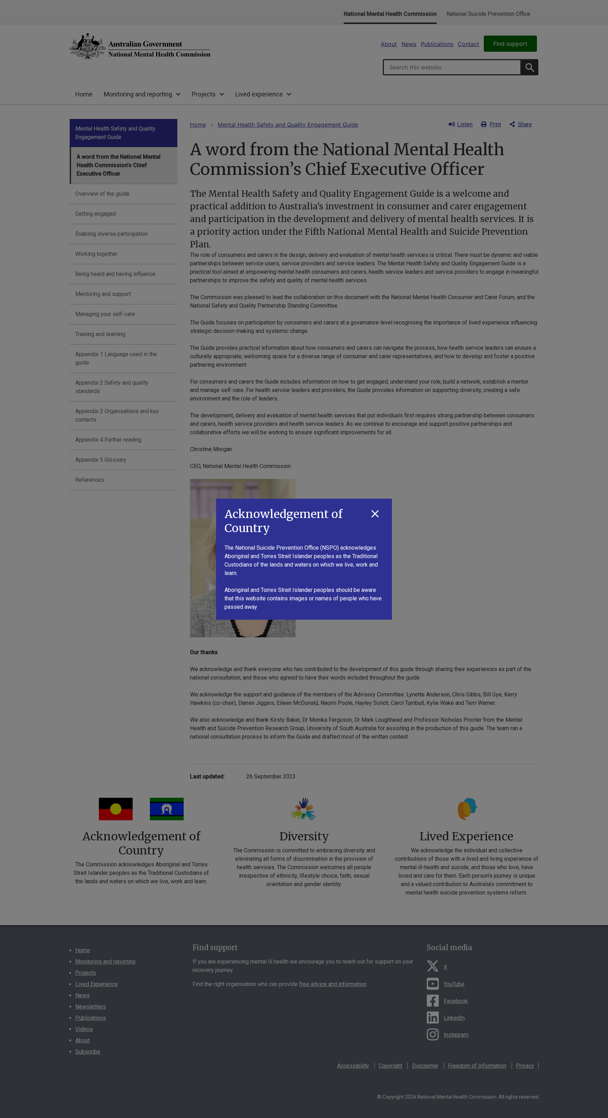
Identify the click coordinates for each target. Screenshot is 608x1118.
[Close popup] (375, 514)
